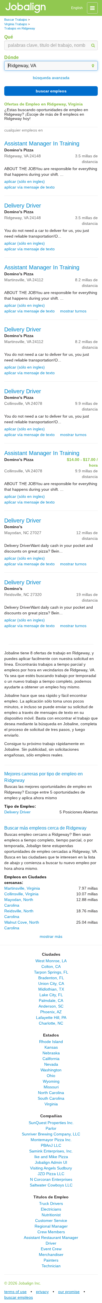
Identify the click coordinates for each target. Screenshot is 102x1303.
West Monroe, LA (51, 961)
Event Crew (51, 1249)
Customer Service (51, 1220)
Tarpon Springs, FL (51, 972)
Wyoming (51, 1081)
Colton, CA (51, 966)
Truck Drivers (51, 1203)
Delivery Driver (22, 205)
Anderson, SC (51, 1006)
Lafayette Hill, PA (51, 1017)
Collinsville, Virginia (21, 894)
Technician (51, 1266)
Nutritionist (51, 1215)
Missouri (51, 1087)
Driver (51, 1243)
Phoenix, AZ (51, 1012)
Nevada (51, 1064)
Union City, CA (51, 983)
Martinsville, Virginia (22, 888)
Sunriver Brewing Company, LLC (51, 1134)
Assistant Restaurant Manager (51, 1237)
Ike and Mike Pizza (51, 1156)
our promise (69, 1291)
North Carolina (51, 1092)
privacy (42, 1291)
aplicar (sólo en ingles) (24, 181)
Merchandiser (51, 1254)
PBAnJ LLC (51, 1145)
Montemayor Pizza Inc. (51, 1139)
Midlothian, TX (51, 989)
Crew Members (51, 1232)
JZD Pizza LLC (51, 1173)
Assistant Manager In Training (41, 143)
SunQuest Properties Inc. (51, 1122)
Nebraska (51, 1053)
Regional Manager (51, 1226)
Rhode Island (51, 1041)
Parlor (51, 1128)
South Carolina (51, 1098)
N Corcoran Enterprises (51, 1179)
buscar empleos (51, 91)
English (77, 8)
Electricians (51, 1209)
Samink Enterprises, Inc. (51, 1151)
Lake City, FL (51, 995)
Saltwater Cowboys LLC (51, 1185)
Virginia (51, 1104)
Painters (51, 1260)
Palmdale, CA (51, 1000)
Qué (8, 37)
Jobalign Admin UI (51, 1162)
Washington (51, 1070)
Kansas (51, 1047)
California (51, 1058)
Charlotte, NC (51, 1023)
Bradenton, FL (51, 978)
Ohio (51, 1075)
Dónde (11, 57)
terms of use (15, 1291)
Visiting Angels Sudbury (51, 1168)
